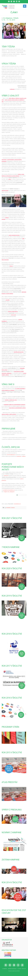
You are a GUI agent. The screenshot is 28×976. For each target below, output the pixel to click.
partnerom (6, 475)
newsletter (8, 507)
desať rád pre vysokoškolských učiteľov (17, 407)
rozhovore (12, 89)
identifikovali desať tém (19, 352)
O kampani (4, 968)
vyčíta (9, 179)
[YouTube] (17, 1)
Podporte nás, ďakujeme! (9, 491)
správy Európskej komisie (14, 235)
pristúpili (3, 219)
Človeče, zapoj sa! (22, 968)
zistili (23, 238)
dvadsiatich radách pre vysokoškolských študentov (14, 404)
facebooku (19, 456)
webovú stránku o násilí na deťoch (9, 414)
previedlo (8, 300)
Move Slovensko (5, 259)
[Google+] (14, 1)
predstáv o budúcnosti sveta (11, 399)
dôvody (11, 266)
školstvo (13, 507)
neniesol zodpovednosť (13, 311)
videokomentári (5, 190)
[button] (24, 6)
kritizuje (7, 217)
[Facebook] (9, 1)
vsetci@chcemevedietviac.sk (9, 490)
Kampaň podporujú (12, 968)
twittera (23, 456)
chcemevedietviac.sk (11, 454)
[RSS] (19, 1)
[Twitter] (11, 1)
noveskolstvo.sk (17, 503)
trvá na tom (13, 314)
